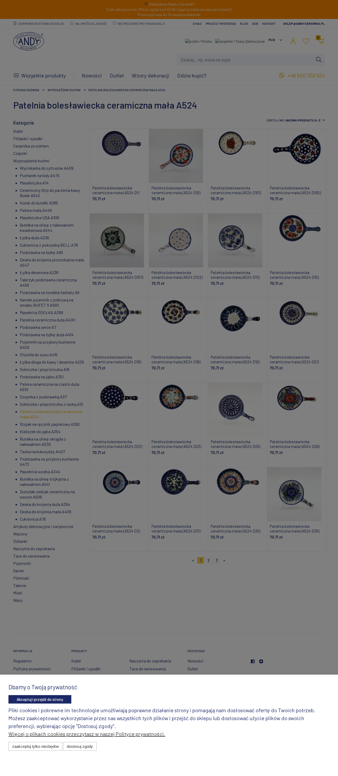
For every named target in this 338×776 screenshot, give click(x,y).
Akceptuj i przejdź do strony (40, 699)
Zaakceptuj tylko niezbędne (35, 746)
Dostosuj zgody (80, 746)
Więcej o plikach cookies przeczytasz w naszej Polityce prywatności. (86, 734)
